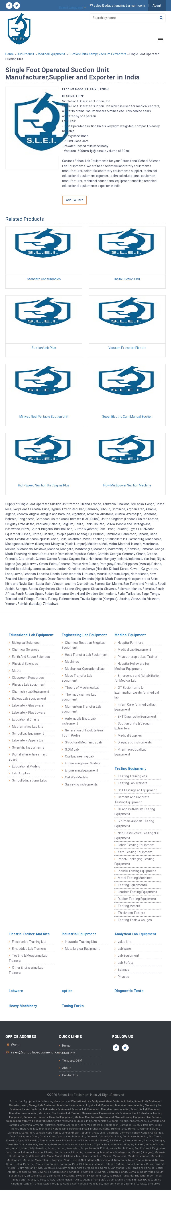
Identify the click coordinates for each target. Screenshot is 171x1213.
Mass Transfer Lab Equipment (77, 678)
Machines (72, 661)
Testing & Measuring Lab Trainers (28, 958)
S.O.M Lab (72, 749)
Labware (16, 991)
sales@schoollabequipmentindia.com (39, 1052)
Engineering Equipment (81, 770)
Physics (123, 976)
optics (67, 991)
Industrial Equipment (79, 934)
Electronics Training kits (29, 942)
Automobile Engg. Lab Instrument (79, 721)
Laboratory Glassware (27, 705)
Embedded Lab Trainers (29, 948)
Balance (123, 969)
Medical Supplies (130, 735)
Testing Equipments (132, 885)
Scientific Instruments (28, 747)
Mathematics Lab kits (27, 726)
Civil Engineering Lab (79, 756)
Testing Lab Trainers (132, 783)
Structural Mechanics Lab (83, 742)
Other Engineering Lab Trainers (26, 970)
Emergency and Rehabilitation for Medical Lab (137, 678)
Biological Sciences (26, 642)
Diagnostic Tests (128, 991)
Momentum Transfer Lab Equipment (81, 709)
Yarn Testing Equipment (135, 852)
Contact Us (70, 1075)
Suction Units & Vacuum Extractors (133, 726)
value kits (124, 942)
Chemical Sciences (25, 649)
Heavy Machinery (23, 1006)
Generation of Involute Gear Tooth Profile (83, 733)
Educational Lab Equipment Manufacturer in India (102, 1101)
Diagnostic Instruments (135, 742)
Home (9, 54)
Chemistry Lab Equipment (30, 691)
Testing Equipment (130, 768)
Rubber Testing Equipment (137, 899)
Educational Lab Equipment (31, 635)
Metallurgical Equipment (82, 948)
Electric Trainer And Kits (29, 934)
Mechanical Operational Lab (85, 668)
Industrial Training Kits (81, 942)
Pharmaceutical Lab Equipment (130, 752)
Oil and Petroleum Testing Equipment (134, 811)
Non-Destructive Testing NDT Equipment (137, 835)
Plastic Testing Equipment (137, 871)
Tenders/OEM (72, 1060)
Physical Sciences (25, 663)
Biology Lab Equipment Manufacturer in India (57, 1105)
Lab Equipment (128, 955)
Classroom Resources (28, 677)
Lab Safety (125, 962)
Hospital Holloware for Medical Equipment (131, 666)
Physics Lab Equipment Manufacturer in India (114, 1105)
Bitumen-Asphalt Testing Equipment (134, 823)
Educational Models (26, 766)
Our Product (25, 54)
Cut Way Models (76, 777)
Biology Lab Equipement (29, 698)
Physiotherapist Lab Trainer (137, 656)
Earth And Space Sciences (31, 656)
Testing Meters (129, 906)
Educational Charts (25, 719)
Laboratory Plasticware (28, 712)
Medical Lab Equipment (134, 649)
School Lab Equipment (28, 733)
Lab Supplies (21, 773)
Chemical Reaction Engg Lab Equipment (84, 645)
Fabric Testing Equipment (136, 845)
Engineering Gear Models (82, 763)
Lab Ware (124, 948)
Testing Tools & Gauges (135, 920)
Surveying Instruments (81, 784)
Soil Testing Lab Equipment (137, 790)
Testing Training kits (132, 776)
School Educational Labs (29, 780)
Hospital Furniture (130, 642)
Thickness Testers (131, 913)
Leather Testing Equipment (137, 892)
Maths (16, 670)
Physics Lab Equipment (28, 684)
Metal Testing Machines (135, 878)
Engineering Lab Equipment (84, 635)
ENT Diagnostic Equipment (137, 716)
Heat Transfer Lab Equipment (86, 654)
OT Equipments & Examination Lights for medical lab (136, 692)
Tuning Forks (73, 1006)
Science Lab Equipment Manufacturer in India (99, 1109)
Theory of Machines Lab (82, 687)
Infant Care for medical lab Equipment (135, 707)
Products (68, 1053)
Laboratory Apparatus (27, 740)
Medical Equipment (51, 54)
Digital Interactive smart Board (28, 757)
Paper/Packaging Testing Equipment (134, 861)
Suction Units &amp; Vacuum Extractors (97, 54)
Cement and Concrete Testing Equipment (131, 799)
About (157, 5)
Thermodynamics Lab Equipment (79, 697)
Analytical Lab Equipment (135, 934)
